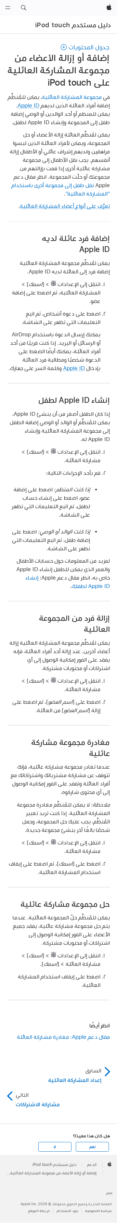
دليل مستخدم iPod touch (73, 25)
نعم (92, 1147)
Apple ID (28, 105)
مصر (109, 1193)
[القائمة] (8, 8)
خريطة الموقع (39, 1211)
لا (55, 1147)
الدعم (92, 1165)
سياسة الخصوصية (98, 1211)
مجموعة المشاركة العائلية (72, 97)
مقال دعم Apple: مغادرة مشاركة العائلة (63, 1036)
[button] (23, 8)
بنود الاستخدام (67, 1211)
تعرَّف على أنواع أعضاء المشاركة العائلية (65, 206)
